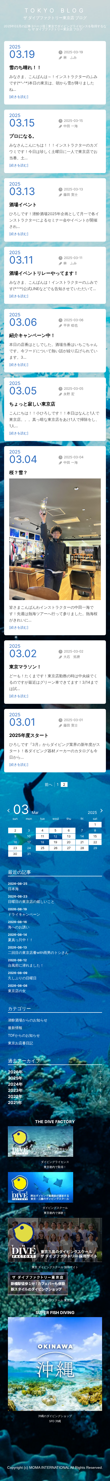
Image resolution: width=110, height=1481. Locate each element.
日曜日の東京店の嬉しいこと (31, 899)
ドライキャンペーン (24, 911)
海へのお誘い (18, 924)
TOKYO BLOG (55, 10)
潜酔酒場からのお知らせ (27, 1020)
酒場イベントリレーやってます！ (43, 273)
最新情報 (15, 1027)
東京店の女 (17, 988)
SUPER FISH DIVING (55, 1312)
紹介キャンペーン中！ (32, 335)
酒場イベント (23, 204)
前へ (48, 784)
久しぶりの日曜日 (22, 975)
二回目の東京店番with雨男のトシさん (38, 950)
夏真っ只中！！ (20, 937)
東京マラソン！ (25, 666)
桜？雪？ (18, 472)
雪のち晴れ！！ (25, 67)
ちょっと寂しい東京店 (32, 404)
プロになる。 (23, 136)
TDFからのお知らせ (24, 1035)
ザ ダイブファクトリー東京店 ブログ (55, 17)
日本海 (17, 886)
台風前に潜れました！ (26, 962)
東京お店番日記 (20, 1043)
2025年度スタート (29, 735)
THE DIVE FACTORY (55, 1122)
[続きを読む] (18, 97)
